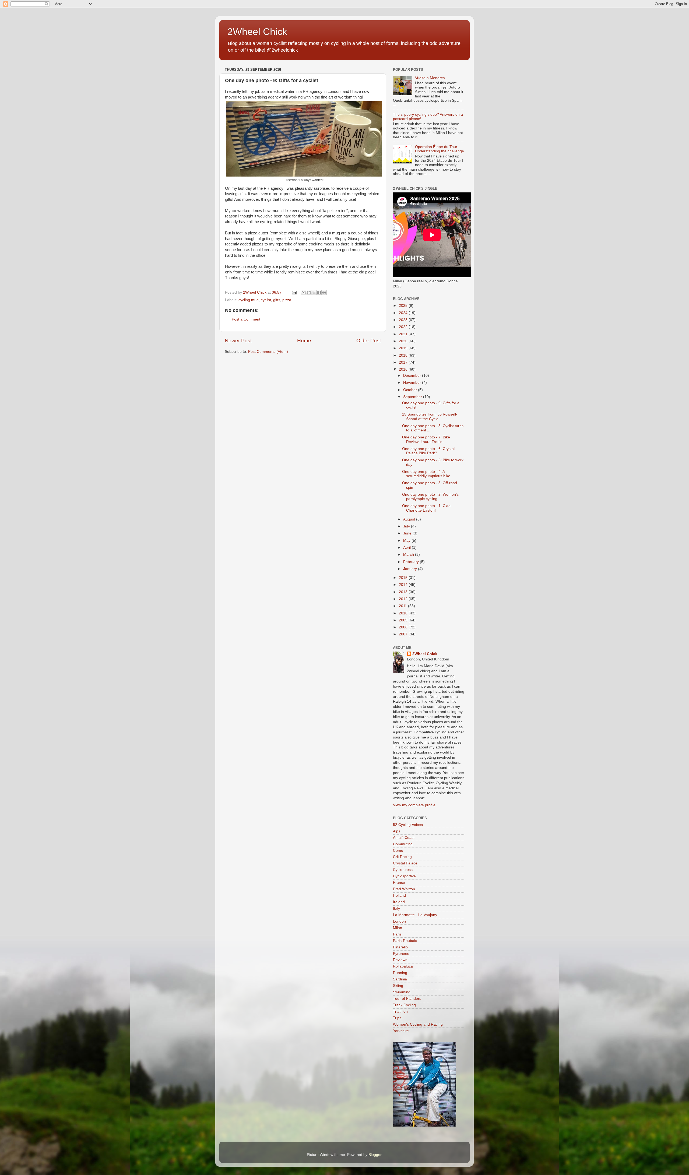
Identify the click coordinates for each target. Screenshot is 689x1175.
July (407, 526)
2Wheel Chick (257, 31)
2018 (404, 355)
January (410, 569)
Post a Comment (246, 319)
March (409, 555)
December (412, 376)
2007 (404, 634)
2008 (404, 627)
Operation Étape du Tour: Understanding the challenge (439, 149)
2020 (404, 341)
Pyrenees (401, 954)
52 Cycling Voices (408, 825)
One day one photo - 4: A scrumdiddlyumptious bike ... (428, 474)
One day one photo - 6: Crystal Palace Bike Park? (428, 451)
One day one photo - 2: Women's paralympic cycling (430, 496)
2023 (404, 320)
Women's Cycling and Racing (418, 1024)
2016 (404, 369)
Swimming (401, 992)
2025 (404, 306)
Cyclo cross (403, 870)
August (409, 519)
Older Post (368, 340)
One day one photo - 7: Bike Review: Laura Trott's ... (426, 439)
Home (304, 340)
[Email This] (303, 292)
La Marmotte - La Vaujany (415, 915)
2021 (404, 334)
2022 (404, 327)
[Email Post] (294, 292)
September (413, 397)
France (399, 883)
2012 (404, 599)
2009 (404, 620)
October (410, 390)
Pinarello (400, 947)
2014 (404, 585)
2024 (404, 313)
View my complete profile (414, 805)
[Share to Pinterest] (324, 292)
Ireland (399, 902)
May (407, 541)
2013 (404, 592)
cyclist (266, 300)
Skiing (398, 986)
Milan (397, 928)
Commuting (403, 844)
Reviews (400, 960)
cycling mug (248, 300)
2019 (404, 348)
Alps (396, 831)
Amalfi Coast (403, 838)
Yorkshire (401, 1031)
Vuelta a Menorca (430, 78)
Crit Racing (402, 857)
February (411, 562)
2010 (404, 613)
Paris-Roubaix (405, 941)
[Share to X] (314, 292)
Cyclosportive (404, 876)
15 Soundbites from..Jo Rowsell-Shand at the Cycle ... (429, 416)
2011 (403, 606)
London (399, 921)
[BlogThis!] (308, 292)
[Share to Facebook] (319, 292)
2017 (404, 362)
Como (398, 851)
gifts (276, 300)
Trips (397, 1018)
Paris (397, 934)
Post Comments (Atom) (268, 352)
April (407, 548)
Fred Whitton (404, 889)
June (408, 533)
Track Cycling (404, 1005)
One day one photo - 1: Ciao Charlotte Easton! (426, 508)
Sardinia (400, 979)
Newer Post (238, 340)
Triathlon (400, 1011)
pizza (286, 300)
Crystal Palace (405, 863)
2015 (404, 578)
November (412, 383)
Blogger (374, 1155)
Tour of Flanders (407, 999)
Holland (399, 895)
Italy (396, 908)
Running (400, 973)
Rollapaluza (403, 966)
